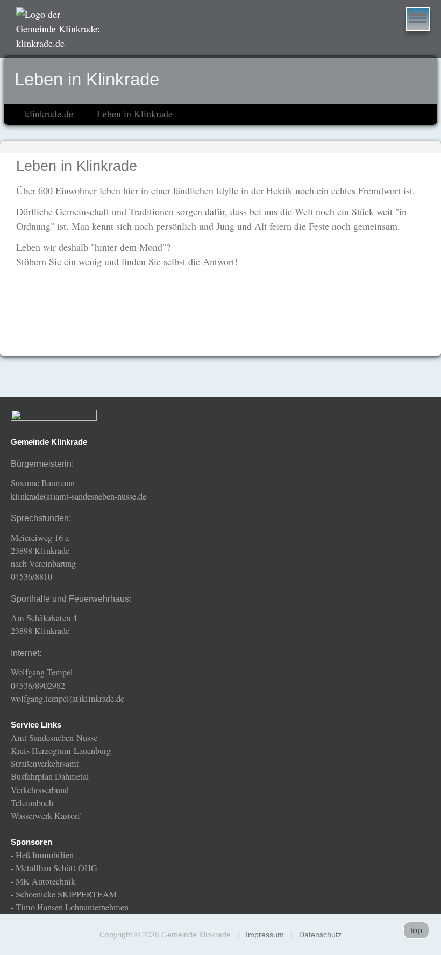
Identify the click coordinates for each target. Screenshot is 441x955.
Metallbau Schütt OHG (56, 868)
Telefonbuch (32, 803)
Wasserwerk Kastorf (45, 816)
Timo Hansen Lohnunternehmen (72, 907)
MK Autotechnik (45, 881)
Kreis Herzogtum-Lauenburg (61, 751)
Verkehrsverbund (40, 790)
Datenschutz (320, 934)
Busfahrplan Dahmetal (50, 776)
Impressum (265, 934)
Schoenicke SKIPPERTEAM (66, 894)
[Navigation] (418, 19)
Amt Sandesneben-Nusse (54, 738)
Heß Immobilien (45, 855)
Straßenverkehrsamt (45, 763)
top (416, 930)
